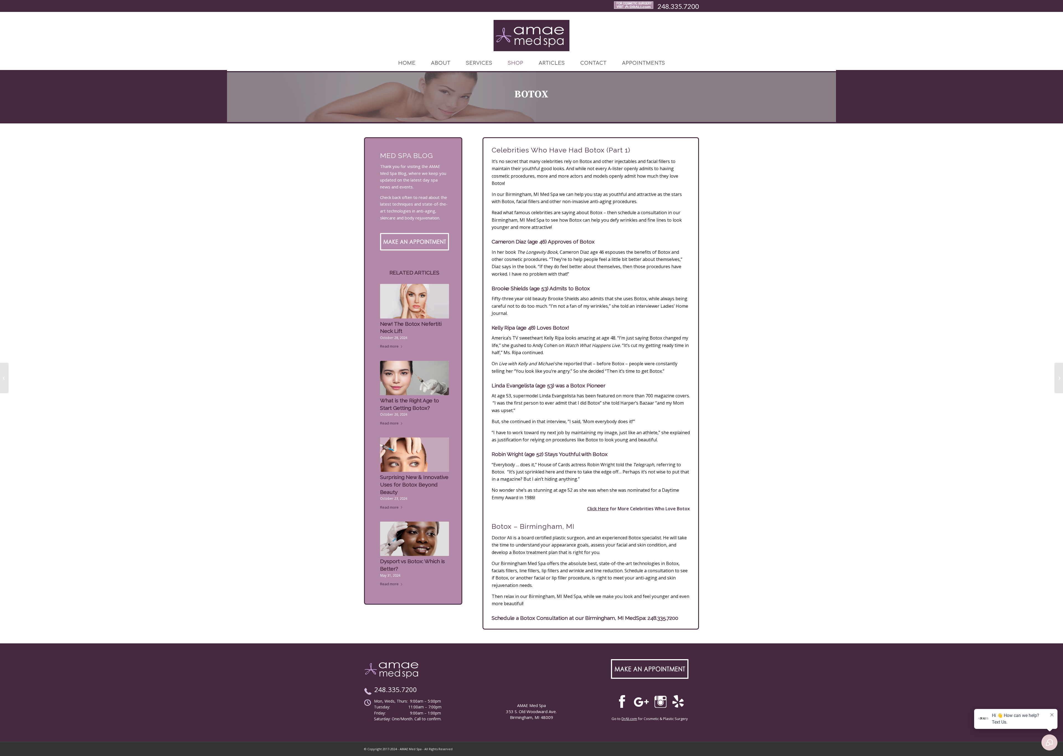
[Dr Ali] (633, 6)
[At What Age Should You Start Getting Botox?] (1058, 378)
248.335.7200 (678, 6)
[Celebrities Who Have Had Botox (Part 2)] (4, 378)
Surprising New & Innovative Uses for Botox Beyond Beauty (414, 484)
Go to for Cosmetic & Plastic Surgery (650, 718)
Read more (389, 346)
